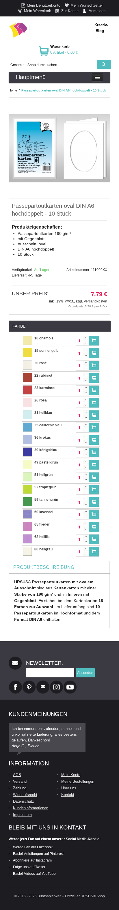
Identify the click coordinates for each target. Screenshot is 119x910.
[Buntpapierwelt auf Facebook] (15, 683)
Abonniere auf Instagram (32, 860)
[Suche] (104, 64)
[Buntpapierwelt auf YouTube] (70, 683)
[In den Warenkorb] (94, 340)
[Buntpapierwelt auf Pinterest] (29, 683)
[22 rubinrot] (27, 376)
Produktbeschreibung (43, 567)
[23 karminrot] (27, 388)
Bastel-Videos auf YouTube (34, 874)
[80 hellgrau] (27, 550)
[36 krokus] (27, 438)
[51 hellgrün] (27, 475)
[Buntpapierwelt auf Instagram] (56, 683)
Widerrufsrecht (25, 795)
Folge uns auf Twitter (29, 867)
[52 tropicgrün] (27, 487)
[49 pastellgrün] (27, 463)
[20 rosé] (27, 363)
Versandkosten (95, 301)
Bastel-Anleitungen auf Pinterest (38, 854)
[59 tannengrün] (27, 500)
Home (13, 90)
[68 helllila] (27, 537)
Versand (20, 781)
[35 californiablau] (27, 425)
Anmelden (97, 11)
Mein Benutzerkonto (43, 5)
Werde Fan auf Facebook (33, 847)
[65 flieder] (27, 525)
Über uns (68, 788)
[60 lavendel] (27, 512)
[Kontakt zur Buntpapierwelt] (43, 683)
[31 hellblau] (27, 413)
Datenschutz (23, 801)
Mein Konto (70, 775)
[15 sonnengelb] (27, 351)
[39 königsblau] (27, 450)
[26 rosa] (27, 401)
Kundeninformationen (30, 808)
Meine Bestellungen (77, 781)
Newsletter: (44, 663)
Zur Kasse (70, 11)
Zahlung (19, 788)
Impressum (22, 814)
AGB (17, 775)
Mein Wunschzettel (86, 5)
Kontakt (67, 795)
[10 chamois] (27, 339)
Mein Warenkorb (37, 11)
